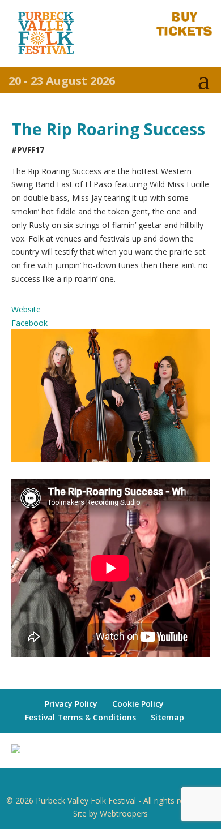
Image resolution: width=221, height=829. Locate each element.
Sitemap (167, 717)
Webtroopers (124, 813)
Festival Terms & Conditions (80, 717)
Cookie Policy (138, 703)
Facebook (29, 322)
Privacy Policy (71, 703)
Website (26, 309)
